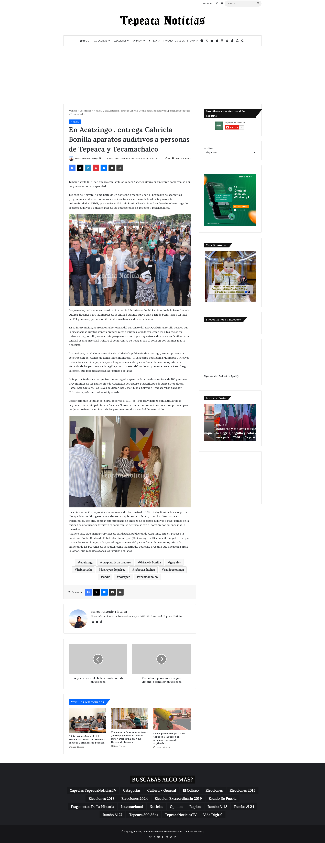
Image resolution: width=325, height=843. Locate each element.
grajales (175, 562)
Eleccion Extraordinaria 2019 (178, 799)
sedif (106, 577)
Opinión (137, 40)
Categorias (100, 40)
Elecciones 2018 (102, 799)
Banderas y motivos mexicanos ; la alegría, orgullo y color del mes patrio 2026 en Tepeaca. (230, 433)
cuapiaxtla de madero (117, 562)
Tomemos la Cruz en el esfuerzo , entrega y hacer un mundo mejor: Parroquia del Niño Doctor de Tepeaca (129, 737)
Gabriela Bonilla (150, 562)
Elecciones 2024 (134, 799)
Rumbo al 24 (244, 807)
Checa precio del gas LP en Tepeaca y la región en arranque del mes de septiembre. (169, 738)
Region (195, 807)
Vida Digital (212, 815)
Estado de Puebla (222, 799)
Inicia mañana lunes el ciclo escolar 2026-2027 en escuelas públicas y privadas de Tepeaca (87, 739)
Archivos (208, 148)
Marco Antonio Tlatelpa (86, 158)
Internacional (132, 807)
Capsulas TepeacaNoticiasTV (93, 790)
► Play (153, 40)
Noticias (98, 110)
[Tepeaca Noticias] (162, 21)
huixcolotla (84, 569)
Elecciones (120, 40)
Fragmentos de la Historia (179, 40)
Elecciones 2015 (242, 790)
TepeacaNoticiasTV (181, 815)
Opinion (176, 807)
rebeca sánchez (145, 569)
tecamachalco (148, 577)
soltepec (124, 577)
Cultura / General (161, 790)
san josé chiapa (174, 569)
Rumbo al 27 (112, 815)
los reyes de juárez (113, 569)
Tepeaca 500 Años (143, 815)
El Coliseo (191, 790)
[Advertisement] (162, 75)
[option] (230, 422)
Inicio (86, 40)
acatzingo (86, 562)
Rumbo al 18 (217, 807)
